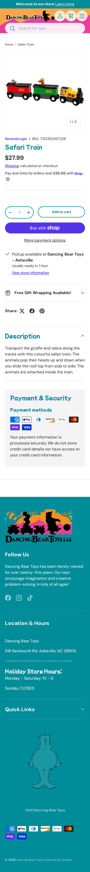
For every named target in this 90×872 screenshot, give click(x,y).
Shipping (12, 166)
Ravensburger (16, 138)
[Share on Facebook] (32, 311)
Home (9, 44)
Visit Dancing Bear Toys (45, 810)
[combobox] (45, 28)
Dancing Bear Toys (29, 860)
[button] (71, 15)
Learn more (64, 4)
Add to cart (61, 212)
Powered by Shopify (58, 860)
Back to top (45, 488)
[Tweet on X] (22, 311)
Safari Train (26, 44)
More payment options (45, 240)
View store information (30, 272)
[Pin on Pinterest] (42, 311)
